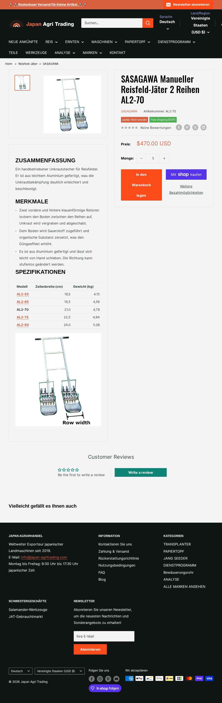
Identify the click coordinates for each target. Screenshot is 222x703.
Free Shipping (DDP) (163, 119)
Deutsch (17, 671)
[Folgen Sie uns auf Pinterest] (108, 679)
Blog (102, 579)
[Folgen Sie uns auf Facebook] (92, 679)
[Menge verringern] (141, 158)
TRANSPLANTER (177, 544)
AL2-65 (23, 302)
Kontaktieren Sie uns (115, 544)
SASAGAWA (51, 63)
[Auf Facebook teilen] (179, 127)
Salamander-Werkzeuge (28, 609)
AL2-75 (23, 317)
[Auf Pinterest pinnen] (187, 127)
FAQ (101, 572)
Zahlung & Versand (113, 551)
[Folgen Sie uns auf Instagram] (100, 679)
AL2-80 (23, 325)
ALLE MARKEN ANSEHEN (184, 586)
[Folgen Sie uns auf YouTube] (116, 679)
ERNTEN (72, 42)
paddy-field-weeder (134, 119)
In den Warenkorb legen (141, 185)
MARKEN (90, 52)
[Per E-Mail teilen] (204, 127)
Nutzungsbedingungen (116, 565)
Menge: (127, 158)
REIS (49, 42)
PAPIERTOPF (135, 42)
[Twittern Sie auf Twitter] (195, 127)
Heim (8, 63)
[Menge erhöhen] (164, 158)
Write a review (140, 472)
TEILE (13, 52)
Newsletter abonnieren (191, 4)
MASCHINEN (102, 42)
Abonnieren (90, 649)
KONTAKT (118, 52)
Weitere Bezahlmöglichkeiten (186, 189)
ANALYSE (62, 52)
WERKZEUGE (36, 52)
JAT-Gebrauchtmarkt (26, 616)
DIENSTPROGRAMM (174, 42)
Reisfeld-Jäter (28, 63)
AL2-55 (23, 294)
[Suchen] (147, 23)
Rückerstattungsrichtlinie (118, 558)
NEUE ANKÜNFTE (23, 42)
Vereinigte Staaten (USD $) (56, 671)
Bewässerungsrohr (178, 572)
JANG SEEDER (175, 558)
